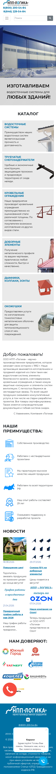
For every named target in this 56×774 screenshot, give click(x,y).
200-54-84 (14, 7)
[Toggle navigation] (7, 18)
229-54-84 (14, 11)
